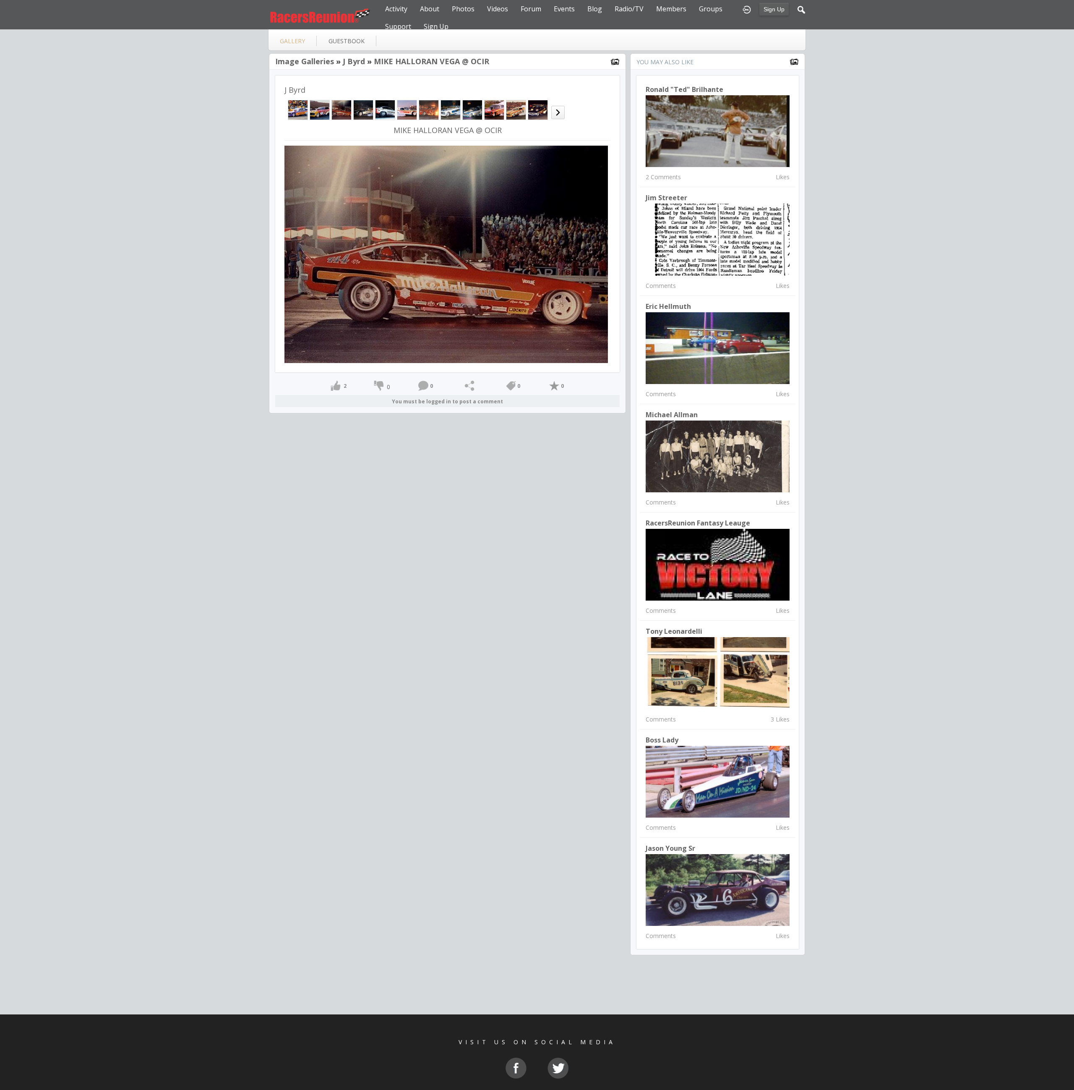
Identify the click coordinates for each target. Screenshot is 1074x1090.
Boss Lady (662, 740)
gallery (292, 41)
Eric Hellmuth (668, 306)
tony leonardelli (674, 631)
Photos (463, 8)
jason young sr (670, 848)
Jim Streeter (666, 197)
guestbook (346, 41)
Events (564, 8)
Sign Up (774, 9)
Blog (594, 8)
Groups (710, 8)
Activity (396, 8)
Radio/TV (629, 8)
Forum (531, 8)
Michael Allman (672, 414)
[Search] (801, 9)
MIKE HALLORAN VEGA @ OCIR (431, 61)
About (429, 8)
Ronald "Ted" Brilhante (684, 89)
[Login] (747, 9)
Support (398, 26)
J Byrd (354, 61)
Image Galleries (304, 61)
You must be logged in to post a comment (447, 401)
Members (671, 8)
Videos (497, 8)
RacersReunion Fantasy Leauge (698, 523)
